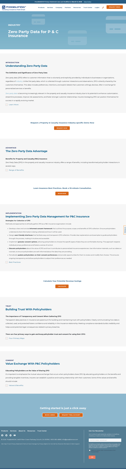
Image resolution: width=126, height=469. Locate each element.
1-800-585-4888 (55, 439)
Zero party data (11, 93)
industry (19, 81)
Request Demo (114, 7)
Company (59, 7)
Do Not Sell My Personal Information (59, 444)
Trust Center (87, 7)
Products (41, 7)
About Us (22, 431)
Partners (68, 7)
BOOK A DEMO (50, 415)
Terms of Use (27, 444)
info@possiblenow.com (70, 439)
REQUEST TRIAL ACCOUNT (71, 415)
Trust (9, 444)
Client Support (75, 444)
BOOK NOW (62, 193)
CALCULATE (62, 286)
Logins (97, 7)
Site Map (4, 444)
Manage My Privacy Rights (39, 444)
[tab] (64, 105)
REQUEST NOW (62, 128)
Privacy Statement (17, 444)
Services (50, 7)
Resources (77, 7)
